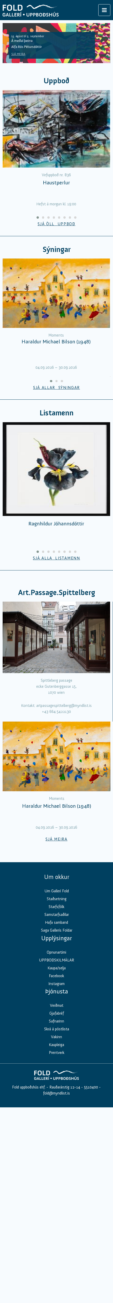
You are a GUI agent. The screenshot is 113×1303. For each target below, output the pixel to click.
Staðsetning (56, 899)
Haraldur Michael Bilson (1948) (56, 341)
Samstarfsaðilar (56, 914)
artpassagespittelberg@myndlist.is (64, 705)
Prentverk (56, 1052)
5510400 (91, 1087)
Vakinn (56, 1037)
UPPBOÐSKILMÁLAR (56, 960)
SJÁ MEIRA (18, 54)
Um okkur (56, 877)
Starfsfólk (56, 906)
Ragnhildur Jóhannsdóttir (56, 523)
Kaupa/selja (57, 968)
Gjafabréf (56, 1013)
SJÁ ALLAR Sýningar (56, 387)
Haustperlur (56, 182)
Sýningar (57, 249)
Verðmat (56, 1005)
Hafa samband (56, 922)
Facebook (56, 976)
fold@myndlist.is (56, 1093)
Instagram (56, 983)
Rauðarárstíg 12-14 (64, 1087)
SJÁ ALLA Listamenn (56, 558)
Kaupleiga (56, 1044)
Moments (56, 335)
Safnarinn (56, 1021)
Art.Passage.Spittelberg (56, 592)
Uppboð (56, 80)
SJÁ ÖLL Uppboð (56, 224)
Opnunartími (56, 952)
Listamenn (56, 412)
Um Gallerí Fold (56, 891)
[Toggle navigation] (104, 10)
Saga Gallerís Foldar (56, 930)
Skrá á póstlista (56, 1029)
